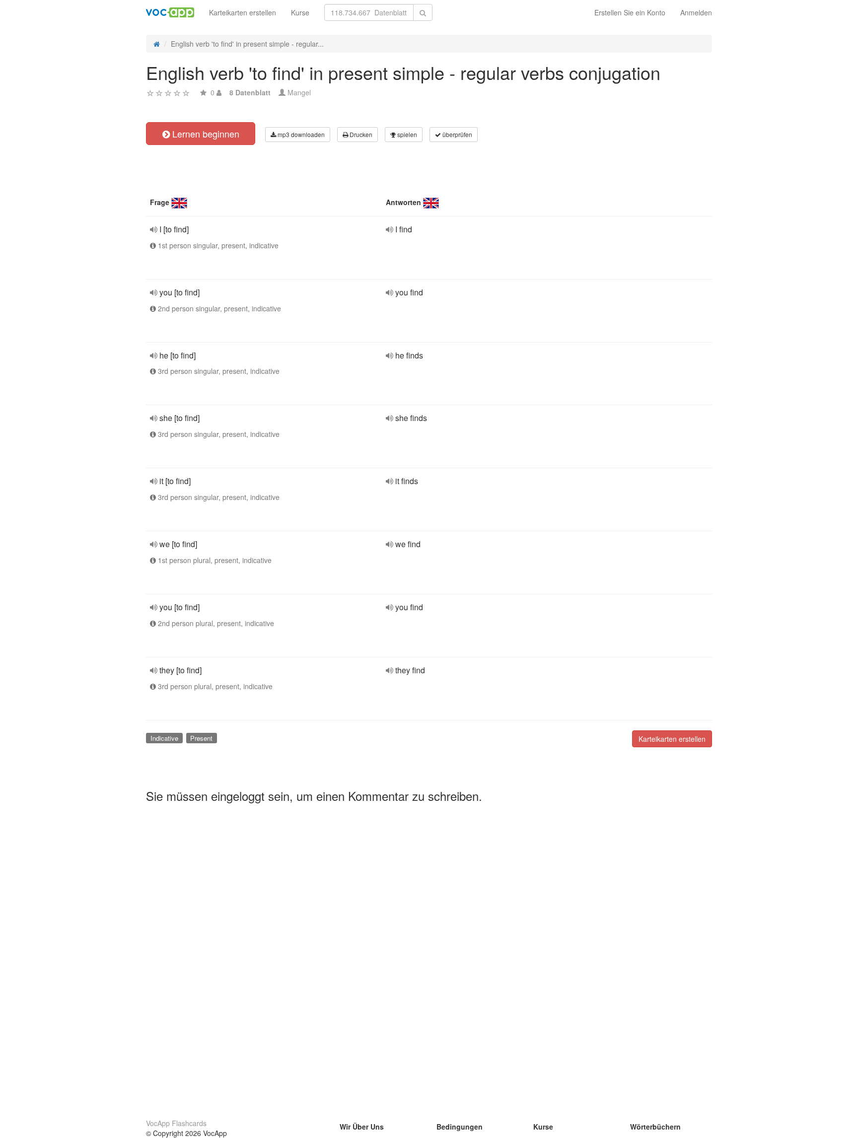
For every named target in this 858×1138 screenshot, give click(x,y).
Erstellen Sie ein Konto (629, 12)
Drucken (360, 134)
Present (201, 738)
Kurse (300, 12)
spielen (406, 134)
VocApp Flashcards (176, 1123)
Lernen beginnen (204, 133)
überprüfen (456, 134)
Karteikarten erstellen (242, 12)
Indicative (164, 738)
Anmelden (696, 12)
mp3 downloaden (300, 134)
